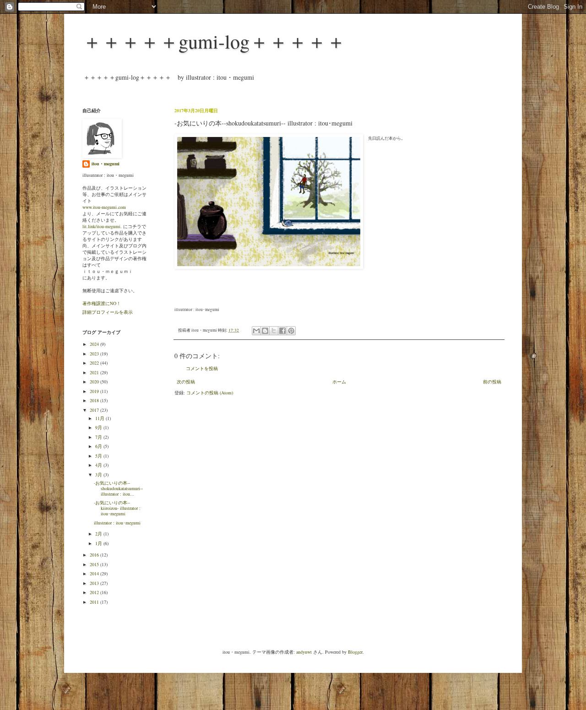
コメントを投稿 (202, 368)
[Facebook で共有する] (282, 330)
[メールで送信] (256, 330)
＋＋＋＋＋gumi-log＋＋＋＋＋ (214, 41)
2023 (95, 353)
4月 (99, 465)
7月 (99, 437)
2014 (95, 573)
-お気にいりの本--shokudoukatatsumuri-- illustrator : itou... (118, 488)
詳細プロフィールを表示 (107, 312)
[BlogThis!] (265, 330)
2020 (95, 381)
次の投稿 (186, 381)
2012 (95, 592)
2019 (95, 391)
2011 (95, 602)
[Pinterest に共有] (291, 330)
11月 (100, 418)
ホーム (339, 381)
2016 (95, 555)
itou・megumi (105, 163)
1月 (99, 543)
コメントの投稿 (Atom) (209, 392)
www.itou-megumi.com (104, 207)
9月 (99, 427)
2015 (95, 564)
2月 (99, 533)
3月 (99, 474)
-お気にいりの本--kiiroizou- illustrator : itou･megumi (117, 508)
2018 (95, 400)
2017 (95, 410)
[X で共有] (273, 330)
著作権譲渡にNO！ (101, 303)
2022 (95, 363)
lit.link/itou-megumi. (102, 226)
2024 (95, 344)
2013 (95, 583)
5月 (99, 456)
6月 (99, 446)
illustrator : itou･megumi (117, 522)
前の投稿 (492, 381)
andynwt (304, 652)
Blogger (355, 652)
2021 (95, 372)
